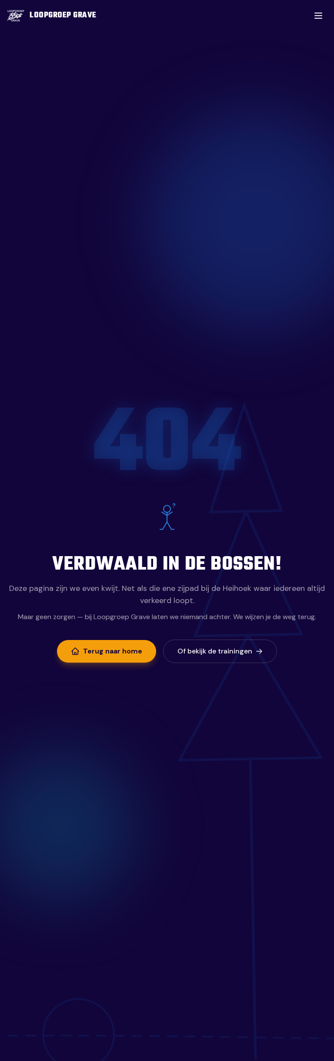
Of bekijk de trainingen (214, 651)
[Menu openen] (318, 15)
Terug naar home (112, 651)
